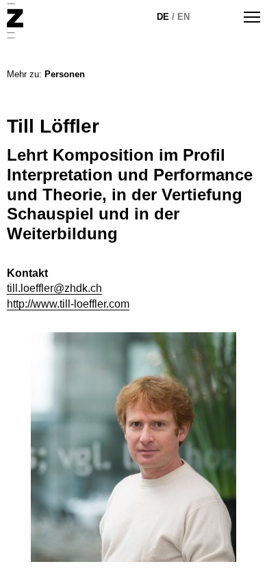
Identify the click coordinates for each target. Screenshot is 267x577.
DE (163, 17)
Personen (64, 74)
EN (183, 17)
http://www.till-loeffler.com (68, 304)
